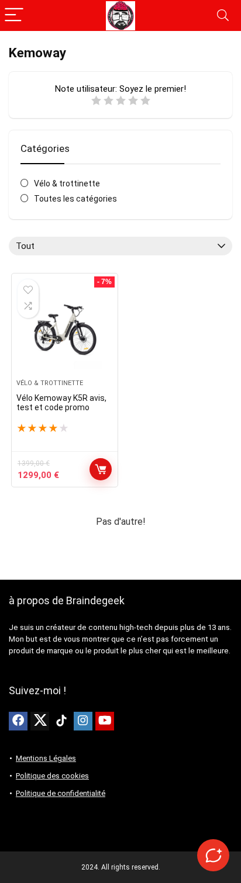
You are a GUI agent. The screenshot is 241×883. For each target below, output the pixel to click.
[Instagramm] (83, 721)
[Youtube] (104, 721)
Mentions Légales (46, 758)
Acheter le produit (100, 469)
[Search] (223, 15)
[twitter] (39, 721)
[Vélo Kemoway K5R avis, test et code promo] (64, 331)
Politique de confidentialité (60, 793)
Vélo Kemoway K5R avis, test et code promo (61, 402)
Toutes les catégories (75, 198)
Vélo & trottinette (67, 183)
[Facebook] (18, 721)
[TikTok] (61, 721)
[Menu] (14, 15)
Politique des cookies (52, 775)
